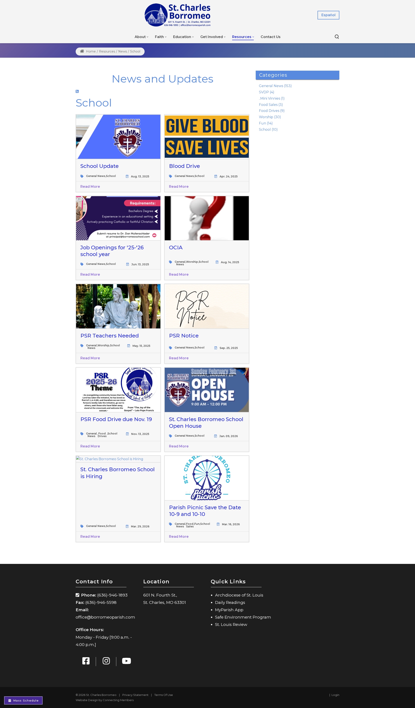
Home (90, 51)
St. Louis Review (231, 624)
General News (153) (275, 86)
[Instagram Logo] (106, 661)
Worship (192, 262)
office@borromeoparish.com (105, 617)
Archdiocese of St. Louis (239, 595)
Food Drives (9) (272, 111)
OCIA (176, 247)
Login (335, 695)
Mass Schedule (26, 700)
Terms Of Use (163, 695)
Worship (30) (270, 117)
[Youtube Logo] (126, 661)
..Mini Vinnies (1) (272, 98)
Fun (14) (266, 123)
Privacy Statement (135, 695)
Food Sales (190, 525)
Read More (90, 187)
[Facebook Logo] (85, 661)
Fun (197, 524)
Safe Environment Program (243, 617)
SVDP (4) (266, 92)
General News (95, 176)
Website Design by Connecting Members (105, 700)
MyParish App (229, 609)
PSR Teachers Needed (109, 336)
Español (328, 15)
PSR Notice (184, 336)
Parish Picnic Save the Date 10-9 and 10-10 (205, 510)
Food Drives (102, 435)
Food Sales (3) (271, 105)
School (111, 176)
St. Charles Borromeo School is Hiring (117, 472)
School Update (99, 166)
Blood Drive (184, 166)
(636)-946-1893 (112, 595)
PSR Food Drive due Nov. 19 (116, 419)
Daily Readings (230, 602)
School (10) (268, 129)
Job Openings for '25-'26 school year (112, 250)
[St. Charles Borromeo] (177, 15)
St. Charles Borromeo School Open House (206, 422)
